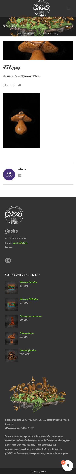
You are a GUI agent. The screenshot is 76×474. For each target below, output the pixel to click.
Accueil (22, 33)
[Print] (21, 84)
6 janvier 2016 (29, 76)
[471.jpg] (38, 50)
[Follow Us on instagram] (8, 261)
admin (10, 76)
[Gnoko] (38, 8)
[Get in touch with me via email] (19, 176)
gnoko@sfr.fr (20, 243)
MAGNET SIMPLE (39, 33)
